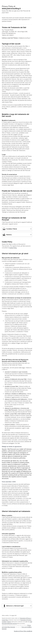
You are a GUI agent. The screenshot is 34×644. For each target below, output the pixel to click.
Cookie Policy (13, 248)
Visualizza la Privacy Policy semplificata (23, 631)
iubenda (9, 621)
